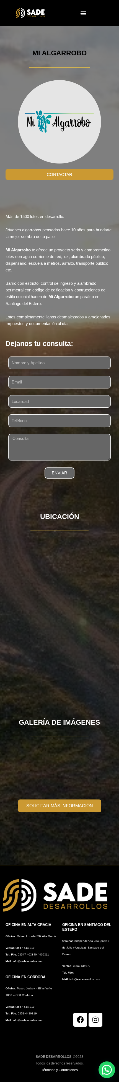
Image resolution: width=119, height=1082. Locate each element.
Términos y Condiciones (59, 1070)
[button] (83, 13)
